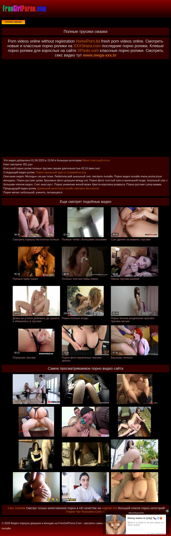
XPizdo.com (88, 50)
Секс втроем (16, 508)
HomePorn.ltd (88, 41)
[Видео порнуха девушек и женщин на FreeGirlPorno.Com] (24, 8)
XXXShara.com (87, 46)
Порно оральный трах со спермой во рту (61, 172)
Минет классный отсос (96, 160)
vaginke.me (109, 508)
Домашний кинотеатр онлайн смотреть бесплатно (68, 188)
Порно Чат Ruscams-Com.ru (85, 511)
